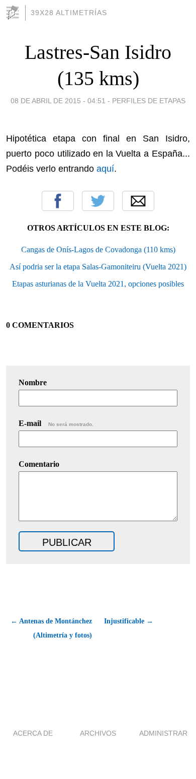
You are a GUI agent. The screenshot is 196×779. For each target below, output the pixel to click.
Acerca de (33, 733)
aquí (105, 169)
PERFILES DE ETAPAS (148, 101)
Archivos (98, 733)
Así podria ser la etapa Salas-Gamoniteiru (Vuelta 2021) (98, 266)
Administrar (163, 733)
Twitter (98, 201)
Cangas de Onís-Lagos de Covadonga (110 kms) (98, 249)
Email (138, 201)
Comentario (39, 464)
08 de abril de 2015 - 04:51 (58, 101)
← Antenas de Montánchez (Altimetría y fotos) (51, 628)
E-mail (56, 423)
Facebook (58, 201)
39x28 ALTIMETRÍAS (69, 13)
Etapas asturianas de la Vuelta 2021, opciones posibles (98, 283)
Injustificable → (128, 621)
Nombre (33, 382)
